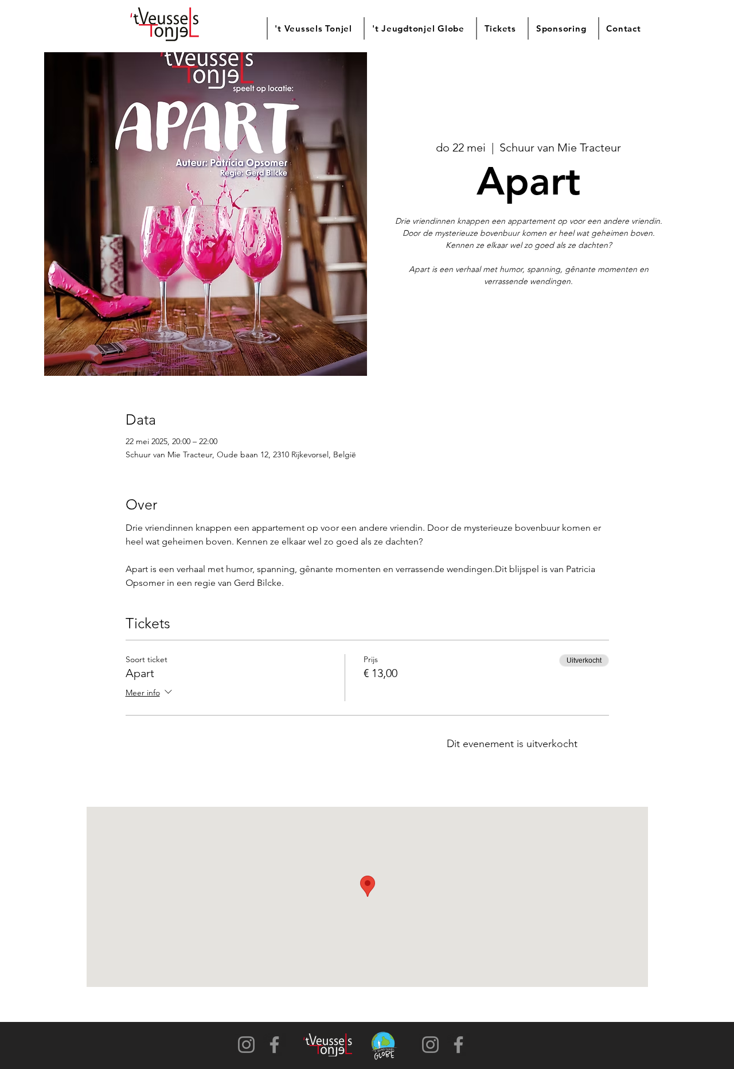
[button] (313, 28)
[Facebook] (274, 1044)
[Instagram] (246, 1044)
